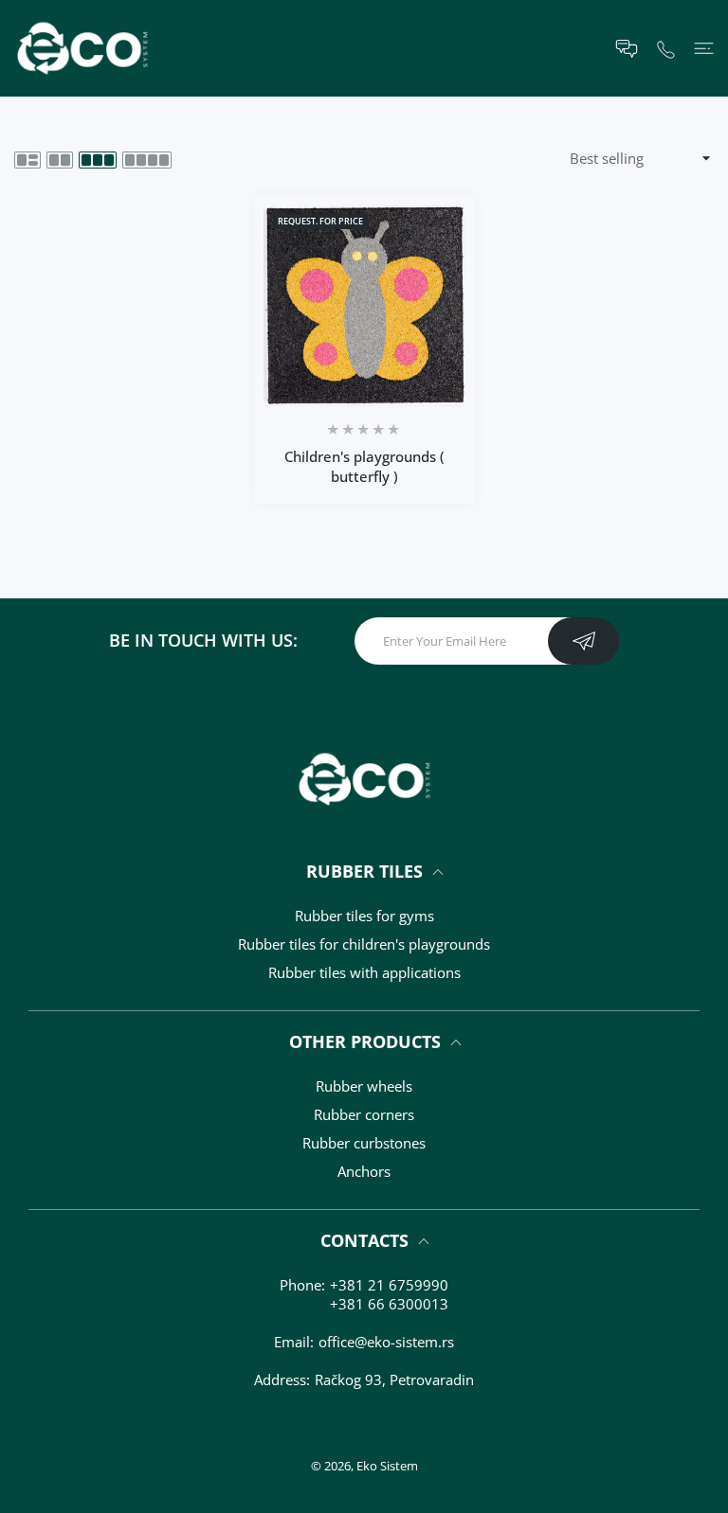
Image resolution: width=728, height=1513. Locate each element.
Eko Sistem (387, 1465)
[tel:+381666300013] (665, 48)
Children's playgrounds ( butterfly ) (364, 466)
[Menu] (703, 49)
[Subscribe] (583, 641)
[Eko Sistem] (82, 48)
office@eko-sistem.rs (386, 1341)
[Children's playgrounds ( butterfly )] (364, 305)
